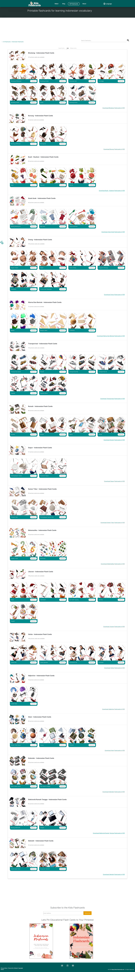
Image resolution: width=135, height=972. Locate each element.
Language (106, 4)
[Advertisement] (67, 27)
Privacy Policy (4, 968)
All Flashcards (73, 4)
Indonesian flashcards (17, 41)
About (84, 3)
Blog (63, 3)
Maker (56, 3)
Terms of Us (10, 968)
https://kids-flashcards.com (118, 969)
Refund (16, 968)
